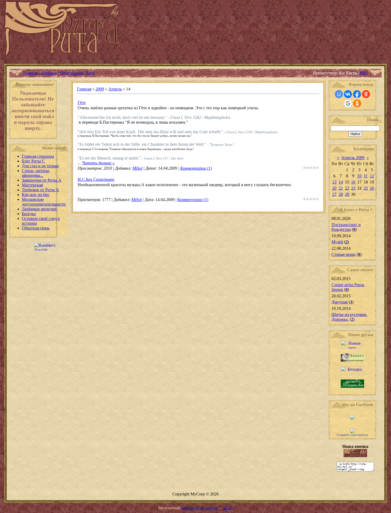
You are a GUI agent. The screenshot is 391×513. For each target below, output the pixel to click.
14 (341, 182)
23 (353, 188)
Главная (30, 73)
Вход (90, 73)
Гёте (82, 102)
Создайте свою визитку (352, 434)
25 (366, 188)
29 (347, 194)
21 (341, 188)
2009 (99, 89)
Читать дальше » (98, 163)
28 (341, 194)
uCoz (228, 508)
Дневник (49, 73)
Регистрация (71, 73)
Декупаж (339, 302)
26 (372, 188)
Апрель (115, 89)
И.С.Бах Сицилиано (96, 179)
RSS (364, 73)
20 (334, 188)
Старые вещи (343, 254)
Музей (337, 242)
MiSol (137, 168)
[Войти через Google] (348, 103)
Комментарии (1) (196, 168)
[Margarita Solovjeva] (352, 418)
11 (366, 176)
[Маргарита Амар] (352, 431)
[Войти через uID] (339, 94)
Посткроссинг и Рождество (346, 227)
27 (334, 194)
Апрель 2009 (352, 157)
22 (347, 188)
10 (359, 176)
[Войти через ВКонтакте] (348, 94)
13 (334, 182)
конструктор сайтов (199, 508)
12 (372, 176)
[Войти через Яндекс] (366, 94)
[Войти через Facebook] (357, 94)
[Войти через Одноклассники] (357, 103)
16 (353, 182)
